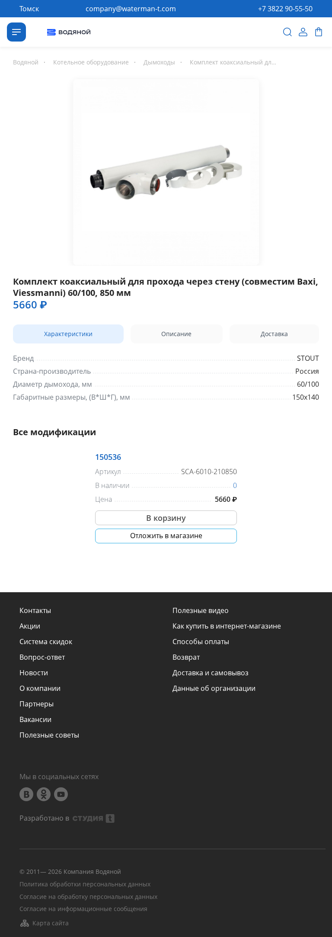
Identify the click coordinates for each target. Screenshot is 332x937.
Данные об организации (213, 688)
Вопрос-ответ (42, 657)
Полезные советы (49, 735)
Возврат (186, 657)
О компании (40, 688)
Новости (33, 672)
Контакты (35, 610)
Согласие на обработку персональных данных (88, 897)
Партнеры (36, 704)
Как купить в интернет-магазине (226, 626)
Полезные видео (200, 610)
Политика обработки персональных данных (84, 884)
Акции (29, 626)
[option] (166, 170)
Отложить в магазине (166, 535)
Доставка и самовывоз (210, 672)
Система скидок (45, 641)
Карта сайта (50, 923)
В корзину (166, 518)
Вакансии (35, 719)
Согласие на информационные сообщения (83, 909)
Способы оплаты (200, 641)
